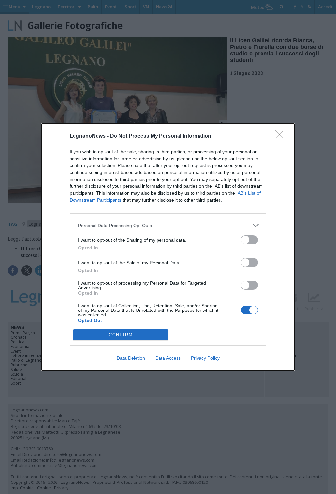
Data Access (168, 358)
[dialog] (168, 247)
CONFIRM (121, 335)
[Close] (281, 136)
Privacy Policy (205, 358)
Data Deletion (131, 358)
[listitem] (168, 225)
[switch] (249, 239)
